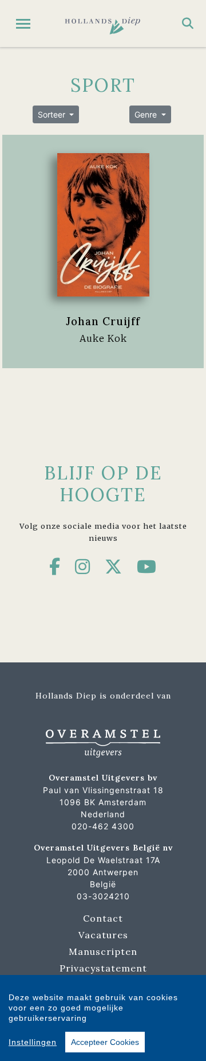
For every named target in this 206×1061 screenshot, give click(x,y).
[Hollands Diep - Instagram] (82, 566)
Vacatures (103, 935)
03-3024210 (103, 896)
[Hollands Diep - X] (113, 566)
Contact (103, 918)
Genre (146, 114)
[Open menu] (23, 23)
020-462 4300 (103, 826)
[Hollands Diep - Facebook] (55, 566)
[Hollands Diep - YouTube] (146, 566)
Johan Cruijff (103, 321)
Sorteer (53, 114)
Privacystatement (103, 968)
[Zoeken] (188, 23)
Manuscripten (103, 951)
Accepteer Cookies (105, 1042)
